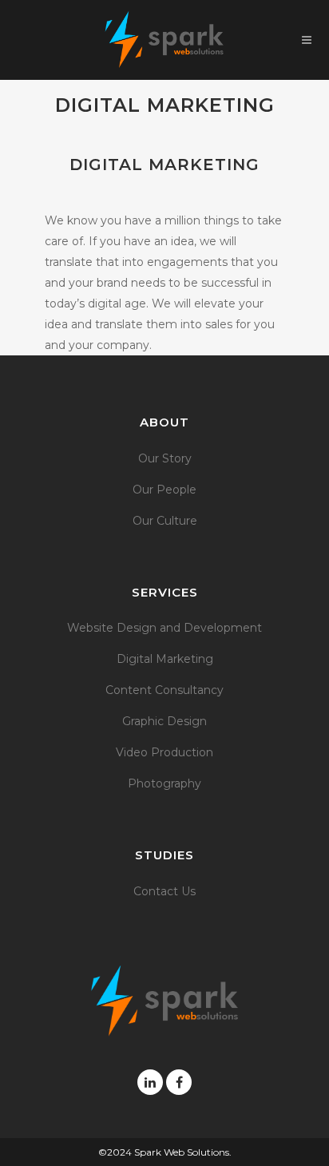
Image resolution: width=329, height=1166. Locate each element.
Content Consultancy (164, 690)
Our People (164, 489)
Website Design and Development (164, 628)
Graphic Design (164, 721)
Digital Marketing (165, 659)
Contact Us (164, 891)
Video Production (164, 752)
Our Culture (165, 521)
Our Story (165, 458)
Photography (164, 783)
